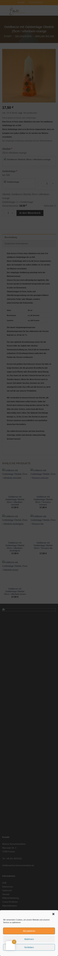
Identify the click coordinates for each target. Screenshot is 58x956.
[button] (53, 914)
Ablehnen (29, 939)
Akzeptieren (29, 931)
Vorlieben (29, 947)
